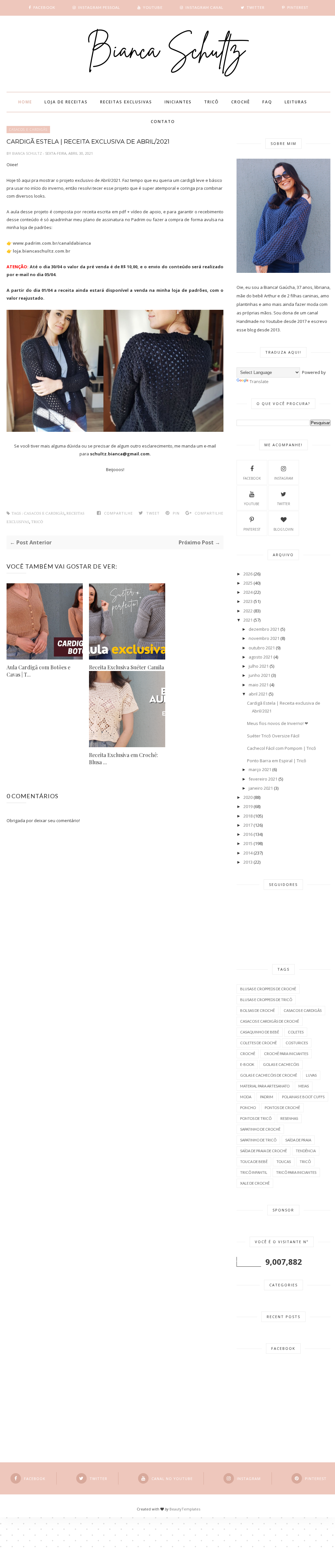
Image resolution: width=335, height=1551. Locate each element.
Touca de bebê (254, 1161)
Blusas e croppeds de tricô (266, 999)
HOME (25, 102)
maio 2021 (259, 685)
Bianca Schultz (27, 153)
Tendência (306, 1151)
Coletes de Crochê (258, 1043)
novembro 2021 (264, 638)
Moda (245, 1097)
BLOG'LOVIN (283, 529)
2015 (248, 843)
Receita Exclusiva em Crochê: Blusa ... (123, 758)
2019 (248, 806)
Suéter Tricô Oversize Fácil (273, 736)
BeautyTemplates (184, 1509)
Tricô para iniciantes (296, 1172)
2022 (248, 611)
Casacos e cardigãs (44, 513)
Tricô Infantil (253, 1172)
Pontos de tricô (256, 1118)
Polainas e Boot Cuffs (303, 1097)
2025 (248, 583)
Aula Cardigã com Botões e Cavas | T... (38, 671)
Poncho (248, 1107)
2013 (248, 862)
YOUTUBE (251, 504)
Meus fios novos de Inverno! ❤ (277, 723)
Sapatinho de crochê (260, 1129)
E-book (247, 1064)
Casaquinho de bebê (259, 1032)
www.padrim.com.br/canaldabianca (52, 243)
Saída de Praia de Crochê (263, 1151)
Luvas (311, 1075)
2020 (248, 797)
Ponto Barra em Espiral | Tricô (276, 761)
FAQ (267, 102)
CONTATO (163, 121)
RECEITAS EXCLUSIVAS (126, 102)
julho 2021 (259, 666)
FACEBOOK (252, 478)
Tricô (37, 522)
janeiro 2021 (261, 788)
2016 (248, 834)
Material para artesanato (265, 1086)
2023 (248, 601)
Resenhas (289, 1118)
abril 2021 (258, 694)
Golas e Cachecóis (281, 1064)
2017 (248, 825)
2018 (248, 816)
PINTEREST (251, 529)
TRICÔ (211, 102)
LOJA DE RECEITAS (66, 102)
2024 (248, 592)
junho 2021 (259, 675)
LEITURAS (296, 102)
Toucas (283, 1161)
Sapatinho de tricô (258, 1140)
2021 (248, 620)
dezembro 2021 (264, 629)
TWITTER (283, 504)
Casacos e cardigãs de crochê (269, 1021)
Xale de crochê (255, 1183)
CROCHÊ (240, 102)
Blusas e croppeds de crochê (268, 989)
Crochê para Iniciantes (286, 1053)
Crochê (247, 1053)
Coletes (296, 1032)
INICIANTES (178, 102)
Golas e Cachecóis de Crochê (268, 1075)
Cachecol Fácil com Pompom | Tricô (281, 748)
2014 (248, 853)
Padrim (266, 1097)
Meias (303, 1086)
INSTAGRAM (283, 478)
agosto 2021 (261, 657)
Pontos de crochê (282, 1107)
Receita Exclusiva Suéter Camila (126, 667)
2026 (248, 574)
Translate (259, 381)
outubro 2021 (262, 648)
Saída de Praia (298, 1140)
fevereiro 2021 (263, 779)
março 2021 (260, 769)
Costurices (297, 1043)
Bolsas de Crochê (257, 1010)
